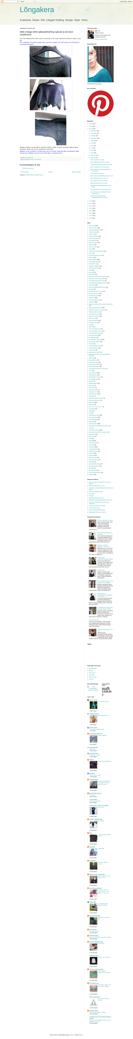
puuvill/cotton (92, 373)
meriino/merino (93, 320)
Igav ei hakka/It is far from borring (99, 167)
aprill (92, 150)
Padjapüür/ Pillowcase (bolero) (97, 512)
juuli (92, 143)
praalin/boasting (93, 362)
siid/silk (91, 411)
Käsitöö (91, 289)
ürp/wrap (91, 474)
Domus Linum (93, 247)
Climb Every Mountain (94, 801)
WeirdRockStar (94, 935)
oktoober (93, 135)
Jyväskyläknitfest (93, 261)
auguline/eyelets (93, 236)
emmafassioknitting (95, 888)
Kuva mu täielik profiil (101, 39)
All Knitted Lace (94, 983)
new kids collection (94, 931)
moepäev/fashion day (95, 333)
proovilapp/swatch (94, 366)
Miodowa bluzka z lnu (103, 715)
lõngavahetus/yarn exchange (97, 310)
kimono (91, 272)
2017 (90, 129)
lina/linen (91, 297)
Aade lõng (92, 225)
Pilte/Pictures (101, 570)
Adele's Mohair (93, 228)
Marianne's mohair (94, 316)
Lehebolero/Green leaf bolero (97, 505)
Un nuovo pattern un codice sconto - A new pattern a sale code (103, 891)
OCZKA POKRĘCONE (95, 819)
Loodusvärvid (93, 779)
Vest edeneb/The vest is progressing (100, 189)
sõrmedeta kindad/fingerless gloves (99, 426)
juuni (92, 145)
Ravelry (91, 385)
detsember (94, 131)
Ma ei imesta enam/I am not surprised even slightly (105, 581)
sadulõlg (91, 396)
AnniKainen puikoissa (95, 733)
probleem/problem (94, 364)
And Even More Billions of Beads (97, 1012)
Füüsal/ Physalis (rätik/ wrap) (97, 510)
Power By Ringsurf (93, 690)
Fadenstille (92, 902)
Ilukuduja (92, 847)
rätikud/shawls (93, 394)
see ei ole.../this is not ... (95, 406)
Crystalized (101, 821)
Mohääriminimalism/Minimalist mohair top (100, 500)
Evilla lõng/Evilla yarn (95, 255)
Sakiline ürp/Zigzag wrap (96, 491)
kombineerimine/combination (97, 278)
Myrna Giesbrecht (94, 997)
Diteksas (91, 245)
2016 (90, 201)
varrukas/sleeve (93, 451)
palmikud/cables (93, 348)
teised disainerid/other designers (98, 432)
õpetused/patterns (94, 466)
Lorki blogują (93, 799)
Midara (91, 327)
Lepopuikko (92, 860)
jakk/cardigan (92, 259)
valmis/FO (91, 447)
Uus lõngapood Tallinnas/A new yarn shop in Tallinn (105, 608)
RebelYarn (92, 387)
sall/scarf (91, 402)
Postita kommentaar (28, 168)
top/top (91, 440)
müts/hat (91, 343)
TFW (90, 438)
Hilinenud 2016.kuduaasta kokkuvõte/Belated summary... (99, 196)
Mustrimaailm (92, 668)
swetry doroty (93, 700)
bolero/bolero (92, 240)
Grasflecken (93, 929)
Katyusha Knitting (94, 916)
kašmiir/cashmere (94, 268)
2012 (90, 211)
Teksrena (91, 436)
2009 (90, 218)
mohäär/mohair (93, 335)
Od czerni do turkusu (103, 701)
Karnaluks (92, 675)
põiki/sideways (93, 375)
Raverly (91, 679)
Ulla (90, 833)
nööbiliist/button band (95, 346)
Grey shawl (92, 493)
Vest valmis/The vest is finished (99, 181)
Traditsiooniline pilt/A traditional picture (101, 164)
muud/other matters (94, 341)
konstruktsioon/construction (96, 281)
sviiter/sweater (37, 159)
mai (92, 148)
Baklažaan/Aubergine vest (96, 498)
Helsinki (91, 257)
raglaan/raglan (93, 383)
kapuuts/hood (93, 264)
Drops (90, 249)
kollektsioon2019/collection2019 (98, 276)
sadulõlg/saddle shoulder (96, 398)
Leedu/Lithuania (93, 295)
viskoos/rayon (93, 457)
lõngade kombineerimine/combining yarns (101, 304)
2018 (90, 126)
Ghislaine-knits (93, 955)
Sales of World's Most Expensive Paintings (100, 937)
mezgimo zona (93, 322)
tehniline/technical (94, 430)
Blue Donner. (101, 807)
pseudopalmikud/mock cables (97, 368)
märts (92, 153)
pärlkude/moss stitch (94, 377)
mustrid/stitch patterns (95, 339)
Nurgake (91, 495)
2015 (90, 203)
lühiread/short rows (94, 314)
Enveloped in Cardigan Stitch (96, 729)
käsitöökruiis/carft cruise (95, 291)
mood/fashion (93, 337)
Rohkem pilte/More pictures (105, 520)
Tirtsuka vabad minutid (96, 969)
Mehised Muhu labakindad (104, 761)
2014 (90, 206)
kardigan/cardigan (94, 266)
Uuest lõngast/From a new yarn (99, 178)
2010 (90, 215)
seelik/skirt (92, 409)
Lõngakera (37, 10)
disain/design (92, 242)
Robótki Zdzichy (94, 714)
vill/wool (91, 455)
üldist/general (93, 470)
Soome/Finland (93, 417)
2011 (90, 213)
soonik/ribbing (93, 419)
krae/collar (92, 285)
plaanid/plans (93, 360)
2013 (90, 208)
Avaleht (50, 172)
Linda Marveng (93, 753)
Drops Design (93, 677)
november (94, 133)
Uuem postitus (24, 172)
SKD (90, 413)
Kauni (90, 270)
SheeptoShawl (93, 747)
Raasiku (91, 381)
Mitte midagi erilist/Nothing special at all (101, 176)
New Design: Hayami (94, 755)
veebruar (93, 155)
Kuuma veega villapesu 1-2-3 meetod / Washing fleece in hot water (104, 782)
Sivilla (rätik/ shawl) (94, 508)
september (94, 138)
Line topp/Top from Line (97, 173)
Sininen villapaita (102, 735)
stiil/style (91, 421)
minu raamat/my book (95, 329)
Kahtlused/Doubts (94, 620)
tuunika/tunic (92, 442)
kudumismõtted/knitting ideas (97, 287)
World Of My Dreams (95, 793)
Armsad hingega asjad (96, 942)
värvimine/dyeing (94, 460)
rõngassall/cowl (93, 392)
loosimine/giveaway (94, 300)
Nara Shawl (92, 795)
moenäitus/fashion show (96, 331)
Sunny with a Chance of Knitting (98, 805)
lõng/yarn (91, 302)
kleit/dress (92, 274)
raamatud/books (93, 379)
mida (90, 324)
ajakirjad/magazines (94, 230)
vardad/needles (93, 449)
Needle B (92, 773)
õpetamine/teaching (94, 464)
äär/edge (91, 468)
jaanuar (93, 157)
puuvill (91, 370)
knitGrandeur (93, 727)
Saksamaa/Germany (94, 400)
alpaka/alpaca (93, 232)
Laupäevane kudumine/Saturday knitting (105, 558)
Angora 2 (91, 234)
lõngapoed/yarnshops (95, 307)
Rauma (91, 670)
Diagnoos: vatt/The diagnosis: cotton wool (103, 546)
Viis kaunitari (101, 943)
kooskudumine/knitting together (98, 283)
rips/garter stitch (93, 390)
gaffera (72, 1035)
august (93, 140)
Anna (98, 31)
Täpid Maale (101, 848)
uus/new (91, 445)
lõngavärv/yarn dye (94, 312)
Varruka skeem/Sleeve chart (97, 485)
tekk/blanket (92, 434)
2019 (90, 124)
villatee (91, 759)
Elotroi (90, 253)
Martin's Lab (92, 318)
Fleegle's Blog (93, 1010)
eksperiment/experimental (96, 251)
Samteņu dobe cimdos (95, 775)
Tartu (90, 428)
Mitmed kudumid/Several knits (98, 183)
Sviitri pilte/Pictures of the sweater (99, 162)
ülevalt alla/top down (94, 472)
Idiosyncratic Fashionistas (97, 874)
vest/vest (91, 453)
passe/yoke (92, 350)
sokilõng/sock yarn (28, 159)
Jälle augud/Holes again (97, 160)
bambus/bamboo (93, 238)
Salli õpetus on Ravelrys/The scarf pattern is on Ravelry (104, 595)
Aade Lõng (92, 673)
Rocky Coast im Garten (104, 957)
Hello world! (92, 749)
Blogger (81, 1035)
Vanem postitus (76, 172)
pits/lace (91, 358)
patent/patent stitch (94, 352)
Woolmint (91, 462)
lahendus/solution (94, 293)
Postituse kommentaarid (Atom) (34, 175)
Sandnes (91, 404)
